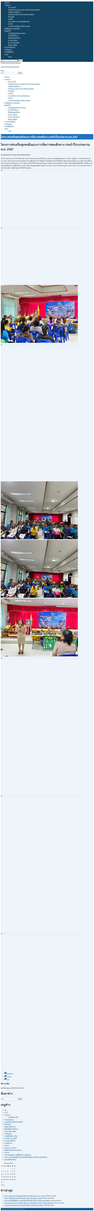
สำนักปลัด (11, 17)
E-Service (7, 1115)
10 (1, 1174)
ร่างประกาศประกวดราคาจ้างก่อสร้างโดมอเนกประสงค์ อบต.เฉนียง (23, 1205)
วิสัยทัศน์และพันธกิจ (14, 38)
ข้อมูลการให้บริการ (10, 1126)
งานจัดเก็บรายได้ (13, 1117)
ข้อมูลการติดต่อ (12, 45)
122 (5, 1110)
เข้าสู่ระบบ (8, 1088)
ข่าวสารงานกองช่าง (10, 1148)
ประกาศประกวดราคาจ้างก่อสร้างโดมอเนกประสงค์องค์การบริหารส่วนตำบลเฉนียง (28, 1203)
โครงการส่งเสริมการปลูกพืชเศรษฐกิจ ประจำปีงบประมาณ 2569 (23, 1198)
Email (10, 57)
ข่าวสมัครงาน (8, 1143)
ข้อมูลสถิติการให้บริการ (11, 1129)
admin (6, 54)
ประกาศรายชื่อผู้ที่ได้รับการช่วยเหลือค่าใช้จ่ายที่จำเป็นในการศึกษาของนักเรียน (27, 1200)
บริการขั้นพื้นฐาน (13, 35)
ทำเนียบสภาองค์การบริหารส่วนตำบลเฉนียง (21, 14)
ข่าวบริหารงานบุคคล (10, 1138)
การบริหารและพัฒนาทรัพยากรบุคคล (19, 26)
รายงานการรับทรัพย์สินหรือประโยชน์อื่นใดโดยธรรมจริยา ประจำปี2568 (25, 1157)
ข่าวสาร (6, 1145)
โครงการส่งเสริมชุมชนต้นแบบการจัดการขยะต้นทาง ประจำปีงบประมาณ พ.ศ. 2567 (39, 136)
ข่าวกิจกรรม (8, 50)
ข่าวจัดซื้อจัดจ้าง (9, 52)
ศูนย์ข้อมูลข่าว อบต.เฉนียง (12, 28)
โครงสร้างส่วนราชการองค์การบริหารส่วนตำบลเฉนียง (24, 10)
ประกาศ (6, 1152)
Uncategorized (9, 1119)
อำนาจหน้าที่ (12, 7)
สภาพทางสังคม (12, 40)
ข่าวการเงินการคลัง (10, 1131)
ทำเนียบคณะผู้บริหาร (14, 12)
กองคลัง (10, 19)
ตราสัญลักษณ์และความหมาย (17, 33)
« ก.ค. (2, 1185)
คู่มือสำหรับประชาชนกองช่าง (13, 1150)
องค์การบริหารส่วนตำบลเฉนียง (10, 67)
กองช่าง (10, 24)
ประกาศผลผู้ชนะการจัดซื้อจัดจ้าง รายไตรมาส (17, 1155)
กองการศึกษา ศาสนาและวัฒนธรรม (18, 21)
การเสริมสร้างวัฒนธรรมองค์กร (13, 1122)
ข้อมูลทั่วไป (7, 31)
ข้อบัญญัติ (7, 1124)
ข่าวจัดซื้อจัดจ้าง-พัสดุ (10, 1136)
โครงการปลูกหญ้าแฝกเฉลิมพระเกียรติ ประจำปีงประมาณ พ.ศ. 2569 (24, 1196)
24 (2, 1179)
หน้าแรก (6, 2)
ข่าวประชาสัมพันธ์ (9, 47)
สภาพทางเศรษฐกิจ (13, 42)
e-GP (6, 1112)
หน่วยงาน (7, 5)
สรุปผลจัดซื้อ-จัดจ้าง (10, 1159)
